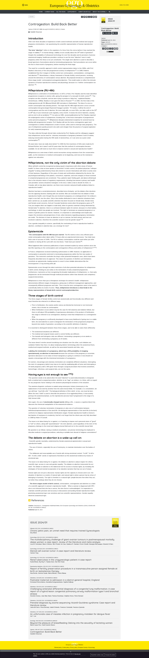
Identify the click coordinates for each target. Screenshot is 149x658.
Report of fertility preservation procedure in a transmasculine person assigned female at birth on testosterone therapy (73, 569)
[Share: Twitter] (84, 17)
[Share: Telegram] (91, 17)
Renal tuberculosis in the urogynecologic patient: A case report (60, 559)
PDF (115, 33)
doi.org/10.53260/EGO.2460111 (51, 29)
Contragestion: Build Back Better (46, 631)
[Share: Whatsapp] (89, 17)
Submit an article (85, 11)
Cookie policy (66, 647)
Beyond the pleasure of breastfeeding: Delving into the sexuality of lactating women (71, 623)
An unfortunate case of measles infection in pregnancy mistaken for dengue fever (70, 614)
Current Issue (49, 11)
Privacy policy (73, 647)
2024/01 (31, 16)
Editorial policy (58, 647)
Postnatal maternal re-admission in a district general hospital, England (65, 580)
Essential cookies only (97, 655)
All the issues (60, 11)
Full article (108, 33)
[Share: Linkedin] (87, 17)
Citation (63, 29)
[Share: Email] (94, 17)
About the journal (99, 11)
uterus (75, 50)
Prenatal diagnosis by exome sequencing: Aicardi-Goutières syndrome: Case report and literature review (72, 603)
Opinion (30, 29)
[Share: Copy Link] (96, 17)
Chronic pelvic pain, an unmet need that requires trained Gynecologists (65, 530)
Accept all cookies (110, 655)
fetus (64, 50)
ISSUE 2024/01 (111, 20)
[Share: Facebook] (82, 17)
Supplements (72, 11)
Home (41, 11)
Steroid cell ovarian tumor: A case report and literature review (60, 551)
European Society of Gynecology (86, 647)
